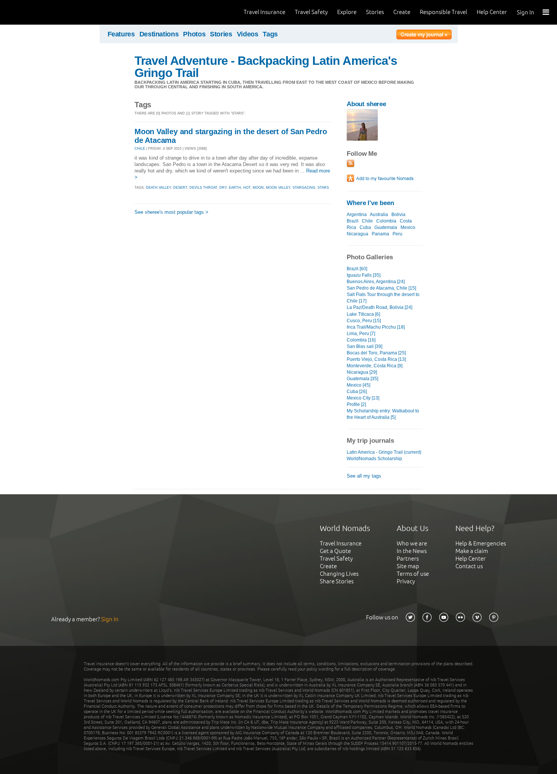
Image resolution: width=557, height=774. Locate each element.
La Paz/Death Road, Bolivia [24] (379, 307)
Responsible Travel (443, 12)
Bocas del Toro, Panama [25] (376, 353)
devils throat (203, 188)
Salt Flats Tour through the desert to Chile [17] (383, 298)
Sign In (525, 12)
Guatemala (385, 227)
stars (323, 188)
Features (121, 34)
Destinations (159, 34)
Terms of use (413, 573)
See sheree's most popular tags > (171, 212)
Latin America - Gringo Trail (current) (384, 452)
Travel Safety (311, 12)
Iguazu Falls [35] (363, 275)
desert (180, 188)
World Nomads (40, 12)
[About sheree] (362, 139)
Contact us (469, 566)
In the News (412, 551)
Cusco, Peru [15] (364, 320)
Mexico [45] (358, 385)
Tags (270, 34)
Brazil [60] (357, 268)
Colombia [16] (361, 340)
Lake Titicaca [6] (363, 314)
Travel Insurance (264, 12)
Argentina (357, 214)
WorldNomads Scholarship (374, 458)
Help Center (492, 12)
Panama (380, 234)
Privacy (406, 581)
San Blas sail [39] (364, 346)
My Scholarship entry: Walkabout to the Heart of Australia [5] (383, 414)
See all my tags (364, 476)
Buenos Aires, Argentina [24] (376, 281)
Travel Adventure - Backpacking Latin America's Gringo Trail (266, 67)
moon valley (278, 188)
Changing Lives (339, 573)
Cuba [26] (357, 391)
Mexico (408, 227)
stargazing (304, 188)
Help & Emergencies (480, 543)
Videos (247, 34)
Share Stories (337, 581)
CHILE (140, 148)
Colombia (386, 221)
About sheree (366, 104)
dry (223, 188)
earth (235, 188)
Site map (408, 566)
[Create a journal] (424, 36)
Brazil (352, 221)
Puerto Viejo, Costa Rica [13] (376, 359)
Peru (397, 234)
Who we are (412, 543)
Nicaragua (357, 234)
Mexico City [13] (363, 398)
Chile (367, 221)
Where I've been (370, 203)
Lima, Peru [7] (361, 333)
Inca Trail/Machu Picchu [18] (376, 327)
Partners (408, 558)
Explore (347, 12)
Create (401, 12)
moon (258, 188)
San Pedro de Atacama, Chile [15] (381, 288)
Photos (194, 34)
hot (246, 188)
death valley (158, 188)
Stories (375, 12)
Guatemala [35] (362, 378)
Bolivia (398, 214)
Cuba (365, 227)
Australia (379, 214)
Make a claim (471, 551)
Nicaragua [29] (362, 372)
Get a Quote (335, 551)
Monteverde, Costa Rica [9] (374, 365)
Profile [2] (356, 404)
